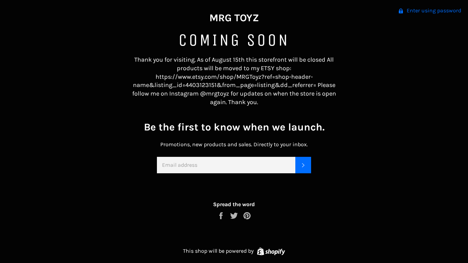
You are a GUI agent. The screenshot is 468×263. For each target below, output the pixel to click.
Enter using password (433, 10)
